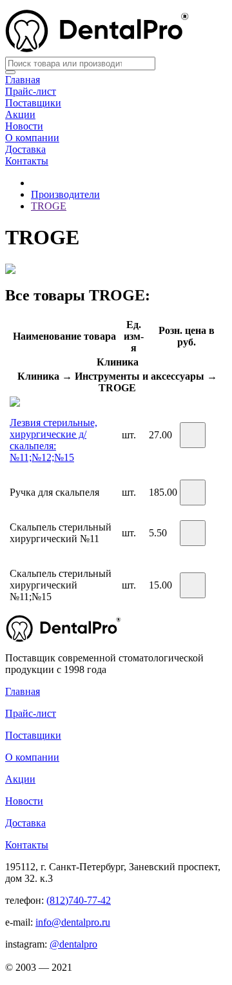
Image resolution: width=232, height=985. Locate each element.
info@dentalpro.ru (72, 922)
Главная (22, 79)
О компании (32, 137)
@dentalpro (73, 944)
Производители (65, 194)
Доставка (25, 149)
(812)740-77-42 (78, 900)
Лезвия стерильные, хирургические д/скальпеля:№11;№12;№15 (53, 440)
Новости (24, 126)
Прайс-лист (30, 91)
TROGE (48, 205)
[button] (193, 435)
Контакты (26, 160)
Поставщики (33, 102)
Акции (20, 114)
